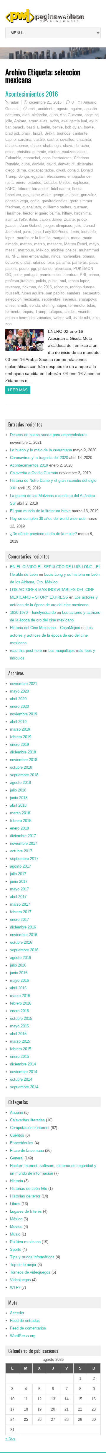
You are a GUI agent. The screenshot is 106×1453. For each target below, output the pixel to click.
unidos (70, 311)
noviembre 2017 (23, 843)
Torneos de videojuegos (30, 1272)
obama (88, 256)
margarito (61, 238)
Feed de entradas (25, 1320)
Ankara (20, 121)
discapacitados (41, 170)
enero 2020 (19, 706)
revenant (12, 287)
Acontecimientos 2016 (31, 93)
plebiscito (63, 268)
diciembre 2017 (23, 836)
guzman (80, 207)
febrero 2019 (20, 737)
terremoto (76, 305)
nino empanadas (35, 256)
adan (15, 102)
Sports (15, 1249)
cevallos (67, 139)
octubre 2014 (21, 1079)
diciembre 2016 (23, 927)
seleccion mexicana (22, 299)
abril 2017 (18, 897)
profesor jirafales (19, 281)
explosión (81, 182)
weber (58, 318)
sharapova (87, 299)
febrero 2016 (20, 1003)
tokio (91, 305)
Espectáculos (21, 1143)
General (12, 109)
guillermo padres (57, 207)
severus (69, 299)
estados (34, 182)
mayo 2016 (19, 980)
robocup (61, 287)
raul (63, 281)
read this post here (26, 650)
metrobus (26, 250)
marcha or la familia (33, 238)
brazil (37, 133)
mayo (94, 244)
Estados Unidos (57, 182)
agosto (62, 109)
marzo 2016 (20, 995)
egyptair (37, 176)
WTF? (15, 1287)
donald (73, 170)
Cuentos (17, 1135)
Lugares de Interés (26, 1211)
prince (94, 275)
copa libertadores (57, 158)
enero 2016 (19, 1011)
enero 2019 (19, 744)
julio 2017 (18, 874)
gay (26, 195)
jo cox (82, 219)
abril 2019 (18, 721)
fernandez (40, 188)
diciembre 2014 (23, 1064)
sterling (48, 305)
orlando (39, 262)
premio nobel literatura (58, 275)
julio (77, 225)
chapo (35, 145)
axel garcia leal (74, 121)
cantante (80, 133)
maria (75, 238)
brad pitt (12, 133)
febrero (23, 188)
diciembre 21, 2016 (45, 102)
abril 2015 (18, 1034)
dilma (21, 170)
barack (18, 127)
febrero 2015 (20, 1049)
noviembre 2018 (23, 760)
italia (33, 219)
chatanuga (52, 145)
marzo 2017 (20, 904)
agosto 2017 (20, 866)
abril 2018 (18, 805)
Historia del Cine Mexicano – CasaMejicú (45, 628)
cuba (25, 164)
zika (96, 318)
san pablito (55, 293)
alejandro (39, 115)
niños (55, 256)
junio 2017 (18, 881)
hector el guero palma (41, 213)
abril (32, 109)
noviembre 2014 (23, 1072)
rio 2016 (45, 287)
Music (15, 1234)
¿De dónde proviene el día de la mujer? (43, 534)
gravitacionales (54, 201)
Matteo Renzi (75, 244)
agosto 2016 (20, 957)
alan (25, 115)
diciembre (85, 164)
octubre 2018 (21, 767)
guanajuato (31, 207)
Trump (40, 311)
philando (45, 268)
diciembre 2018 (23, 752)
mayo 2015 (19, 1026)
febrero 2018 (20, 820)
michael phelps (64, 250)
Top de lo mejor (23, 1264)
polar (17, 275)
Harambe (13, 213)
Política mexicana (25, 1242)
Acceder (17, 1313)
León (75, 231)
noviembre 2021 (23, 683)
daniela (38, 164)
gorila (34, 201)
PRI (83, 275)
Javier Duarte (63, 219)
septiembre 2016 (24, 950)
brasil (26, 133)
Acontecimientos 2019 (29, 465)
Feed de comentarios (28, 1328)
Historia (16, 1181)
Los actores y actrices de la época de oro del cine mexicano (51, 635)
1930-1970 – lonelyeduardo (33, 612)
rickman (29, 287)
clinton (53, 152)
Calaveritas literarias (27, 1120)
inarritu (11, 219)
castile (39, 139)
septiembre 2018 (24, 775)
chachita (84, 139)
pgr (33, 268)
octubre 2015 (21, 1018)
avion (54, 121)
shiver (10, 305)
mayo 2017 (19, 889)
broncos (63, 133)
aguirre (76, 109)
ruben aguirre (32, 293)
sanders (73, 293)
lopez (9, 238)
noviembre (71, 256)
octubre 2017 (21, 851)
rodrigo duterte (82, 287)
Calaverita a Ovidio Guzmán (34, 473)
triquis (28, 311)
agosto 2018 (20, 782)
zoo (8, 324)
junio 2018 (18, 798)
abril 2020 (18, 699)
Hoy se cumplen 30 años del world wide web (47, 518)
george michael (66, 195)
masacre (54, 244)
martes (26, 244)
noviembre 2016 (23, 935)
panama (63, 262)
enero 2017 (19, 919)
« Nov (10, 1438)
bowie (89, 127)
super (61, 305)
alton (53, 115)
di (73, 164)
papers (11, 268)
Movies (16, 1226)
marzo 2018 (20, 813)
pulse (52, 281)
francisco (13, 195)
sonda (34, 305)
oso (51, 262)
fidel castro (60, 188)
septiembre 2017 (24, 858)
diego (9, 170)
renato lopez (78, 281)
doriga (24, 176)
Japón (44, 219)
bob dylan (73, 127)
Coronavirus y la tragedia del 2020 (39, 457)
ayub (93, 121)
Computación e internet (29, 1127)
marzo (39, 244)
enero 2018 (19, 828)
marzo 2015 (20, 1041)
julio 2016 (18, 965)
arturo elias (38, 121)
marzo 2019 (20, 729)
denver (63, 164)
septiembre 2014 (24, 1087)
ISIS (23, 219)
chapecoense (16, 145)
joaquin (11, 225)
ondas (25, 262)
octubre (11, 262)
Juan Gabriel (30, 225)
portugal (30, 275)
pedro (24, 268)
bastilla (32, 127)
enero (20, 182)
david (51, 164)
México (42, 250)
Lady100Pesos (55, 231)
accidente (46, 109)
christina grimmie (31, 152)
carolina (24, 139)
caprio (10, 139)
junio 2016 (18, 973)
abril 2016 (18, 988)
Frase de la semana (27, 1150)
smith (22, 305)
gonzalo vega (16, 201)
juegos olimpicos (58, 225)
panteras (79, 262)
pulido (41, 281)
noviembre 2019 (23, 714)
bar (7, 127)
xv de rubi (81, 318)
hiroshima (82, 213)
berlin (45, 127)
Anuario (89, 102)
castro (52, 139)
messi (10, 250)
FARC (10, 188)
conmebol (32, 158)
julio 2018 (18, 790)
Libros (15, 1204)
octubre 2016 (21, 942)
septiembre (51, 299)
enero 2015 (19, 1056)
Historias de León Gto (28, 1188)
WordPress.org (22, 1336)
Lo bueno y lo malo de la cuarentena (41, 450)
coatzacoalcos (74, 152)
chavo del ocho (76, 145)
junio (27, 231)
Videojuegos (20, 1280)
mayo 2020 (19, 691)
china (9, 152)
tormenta (12, 311)
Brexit (49, 133)
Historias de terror (25, 1196)
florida (77, 188)
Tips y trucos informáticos (32, 1257)
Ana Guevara (71, 115)
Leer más (18, 390)
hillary (67, 213)
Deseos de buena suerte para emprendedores (48, 435)
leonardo (88, 231)
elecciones (56, 176)
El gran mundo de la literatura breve (40, 511)
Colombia (13, 158)
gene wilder (41, 195)
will (68, 318)
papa (93, 262)
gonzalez (88, 195)
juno (37, 231)
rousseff (12, 293)
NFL (15, 256)
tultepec (55, 311)
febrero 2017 (20, 912)
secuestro (91, 293)
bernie (57, 127)
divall (60, 170)
